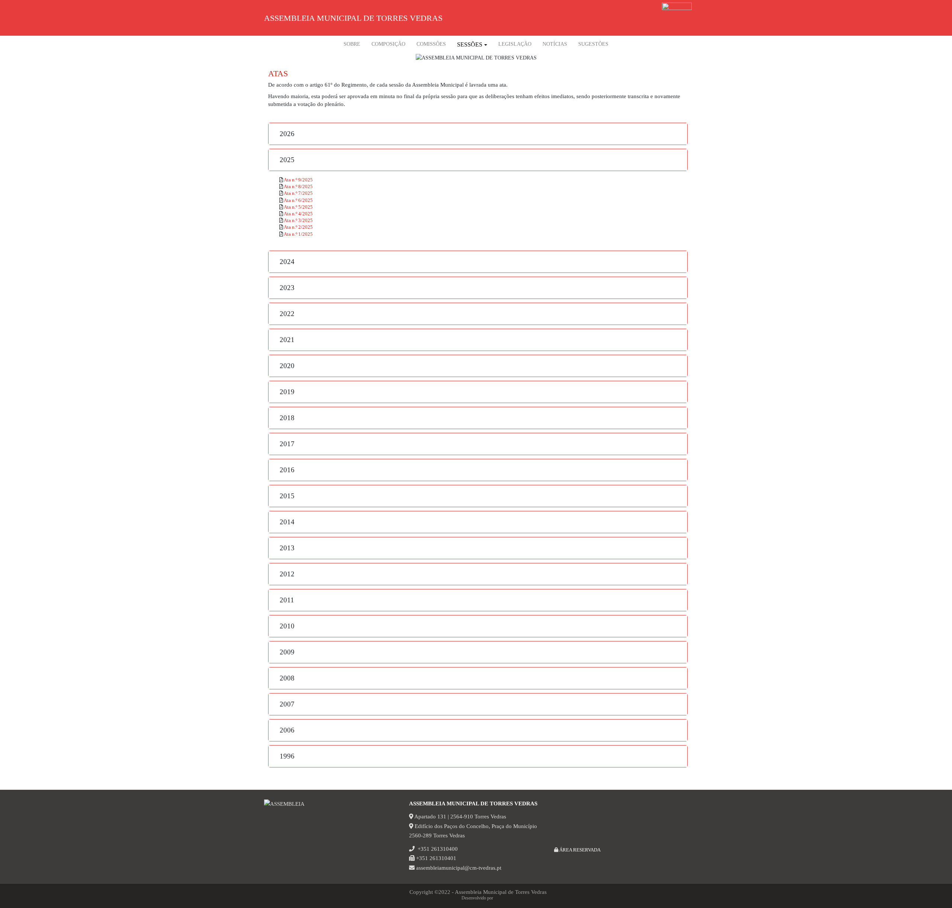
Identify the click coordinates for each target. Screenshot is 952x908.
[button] (477, 134)
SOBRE (352, 44)
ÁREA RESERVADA (579, 850)
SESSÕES (469, 44)
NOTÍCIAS (555, 44)
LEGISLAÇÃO (514, 44)
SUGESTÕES (593, 44)
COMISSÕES (431, 44)
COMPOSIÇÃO (388, 44)
